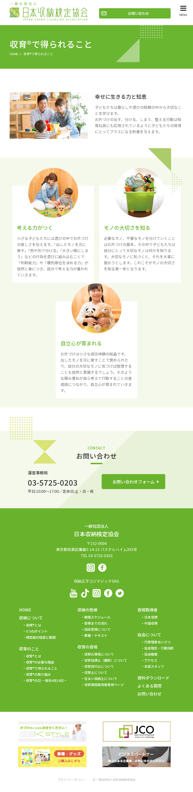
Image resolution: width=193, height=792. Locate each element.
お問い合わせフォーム (134, 482)
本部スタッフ (154, 666)
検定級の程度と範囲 (41, 637)
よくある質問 (149, 686)
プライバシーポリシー (71, 779)
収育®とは (33, 656)
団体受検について (97, 629)
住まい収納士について (100, 678)
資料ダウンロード (153, 678)
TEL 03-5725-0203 (97, 555)
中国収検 (150, 623)
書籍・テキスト (95, 635)
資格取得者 (147, 610)
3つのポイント (37, 631)
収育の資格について (99, 654)
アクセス (150, 660)
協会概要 (150, 654)
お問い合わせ (138, 13)
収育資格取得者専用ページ (104, 684)
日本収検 (150, 617)
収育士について (95, 672)
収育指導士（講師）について (105, 660)
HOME (14, 54)
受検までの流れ (95, 623)
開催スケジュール (97, 617)
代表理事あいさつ (157, 642)
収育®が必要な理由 (40, 662)
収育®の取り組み (38, 674)
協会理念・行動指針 (159, 648)
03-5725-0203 (53, 482)
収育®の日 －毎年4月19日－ (46, 680)
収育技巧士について (99, 666)
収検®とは (33, 625)
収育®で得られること (41, 668)
